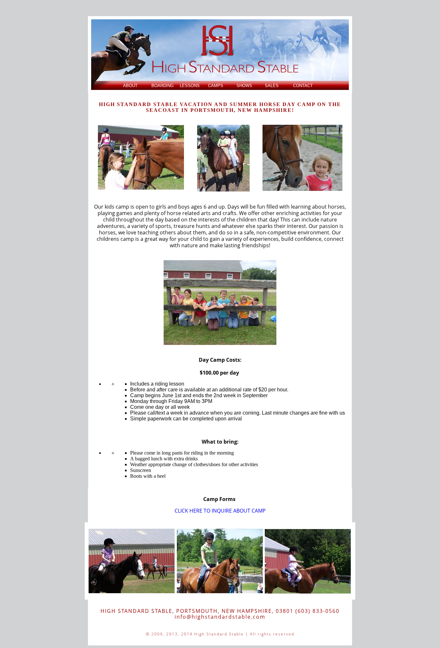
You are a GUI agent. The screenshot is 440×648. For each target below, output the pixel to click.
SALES (272, 85)
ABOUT (130, 85)
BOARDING (162, 85)
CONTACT (303, 85)
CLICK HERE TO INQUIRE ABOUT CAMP (220, 510)
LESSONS (190, 85)
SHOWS (244, 85)
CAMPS (215, 85)
